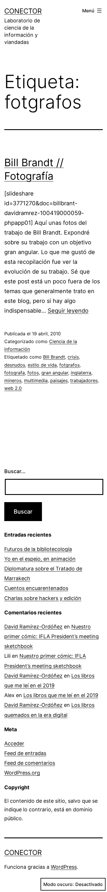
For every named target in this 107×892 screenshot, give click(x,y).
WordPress (64, 867)
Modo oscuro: (58, 884)
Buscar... (14, 471)
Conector (23, 11)
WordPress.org (22, 773)
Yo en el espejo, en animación (40, 559)
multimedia (36, 380)
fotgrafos (69, 365)
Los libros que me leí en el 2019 (60, 695)
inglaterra (81, 373)
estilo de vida (42, 365)
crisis (73, 357)
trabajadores (84, 380)
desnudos (14, 365)
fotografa (14, 373)
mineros (12, 380)
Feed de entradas (25, 753)
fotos (33, 373)
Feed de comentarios (29, 763)
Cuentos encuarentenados (36, 588)
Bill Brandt (54, 357)
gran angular (54, 373)
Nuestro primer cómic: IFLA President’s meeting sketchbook (51, 636)
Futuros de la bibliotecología (38, 549)
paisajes (59, 380)
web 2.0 (13, 388)
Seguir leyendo (68, 310)
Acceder (14, 743)
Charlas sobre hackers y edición (42, 598)
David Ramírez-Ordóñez (33, 627)
